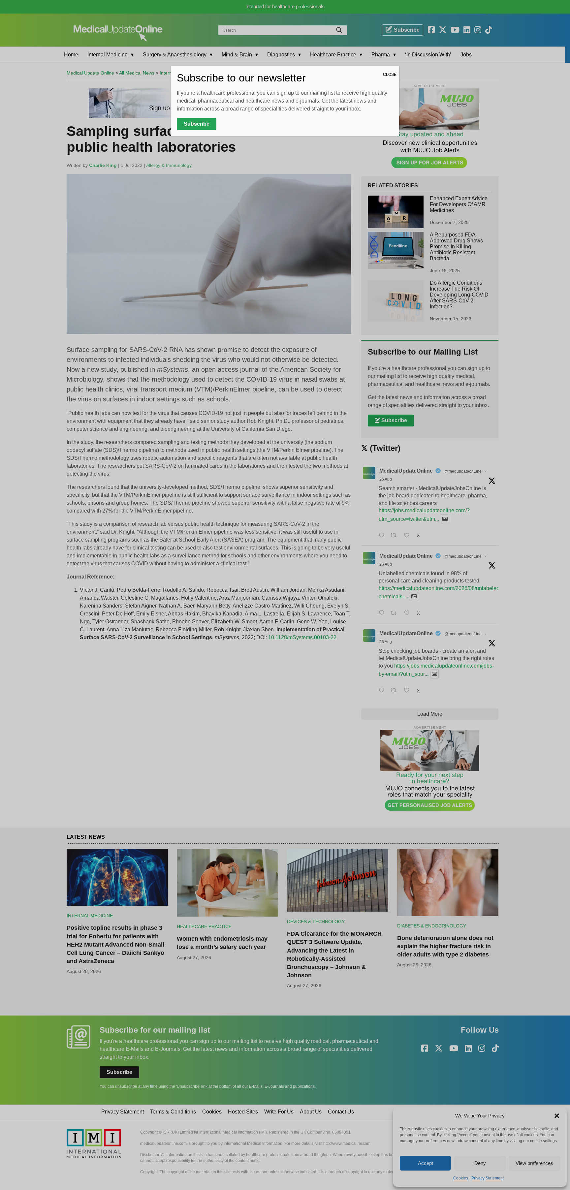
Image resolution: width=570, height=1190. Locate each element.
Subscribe (196, 124)
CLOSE (389, 74)
